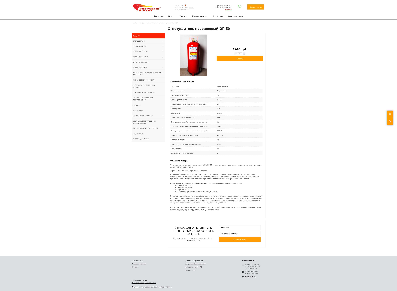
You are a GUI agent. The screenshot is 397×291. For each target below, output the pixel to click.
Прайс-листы (190, 270)
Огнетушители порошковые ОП (167, 23)
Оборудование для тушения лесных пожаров (144, 122)
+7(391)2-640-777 (225, 5)
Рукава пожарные (140, 46)
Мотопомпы (138, 110)
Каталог (141, 23)
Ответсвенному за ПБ (193, 267)
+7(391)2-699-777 (225, 8)
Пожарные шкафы (140, 67)
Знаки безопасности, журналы (145, 128)
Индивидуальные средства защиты (144, 86)
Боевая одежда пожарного (144, 80)
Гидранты (136, 105)
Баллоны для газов (140, 139)
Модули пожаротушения (143, 116)
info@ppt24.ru (250, 276)
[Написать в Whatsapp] (239, 6)
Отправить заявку (239, 239)
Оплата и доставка (235, 16)
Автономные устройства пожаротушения (143, 99)
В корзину (239, 59)
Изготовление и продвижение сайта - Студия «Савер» (152, 287)
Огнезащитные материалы (143, 93)
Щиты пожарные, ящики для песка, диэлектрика (147, 74)
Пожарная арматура (141, 57)
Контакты (228, 10)
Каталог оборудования (194, 261)
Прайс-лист (218, 16)
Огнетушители (150, 23)
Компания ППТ (137, 261)
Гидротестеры (138, 134)
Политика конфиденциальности (144, 283)
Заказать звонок (256, 7)
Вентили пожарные (140, 62)
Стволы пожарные (140, 52)
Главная (134, 23)
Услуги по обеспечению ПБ (195, 264)
